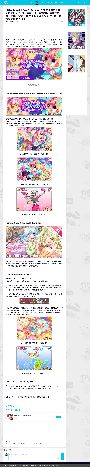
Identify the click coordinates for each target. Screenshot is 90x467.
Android (9, 443)
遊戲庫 (61, 2)
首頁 (31, 2)
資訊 (43, 2)
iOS (37, 443)
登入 (85, 2)
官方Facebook (13, 410)
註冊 (79, 2)
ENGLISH (68, 2)
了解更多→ (57, 465)
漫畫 (56, 2)
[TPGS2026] (37, 2)
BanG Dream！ (16, 443)
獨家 (49, 2)
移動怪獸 (41, 443)
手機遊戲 (9, 441)
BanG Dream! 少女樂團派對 (28, 443)
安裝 (59, 417)
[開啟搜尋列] (73, 2)
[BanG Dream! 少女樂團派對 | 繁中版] (34, 417)
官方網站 (10, 405)
